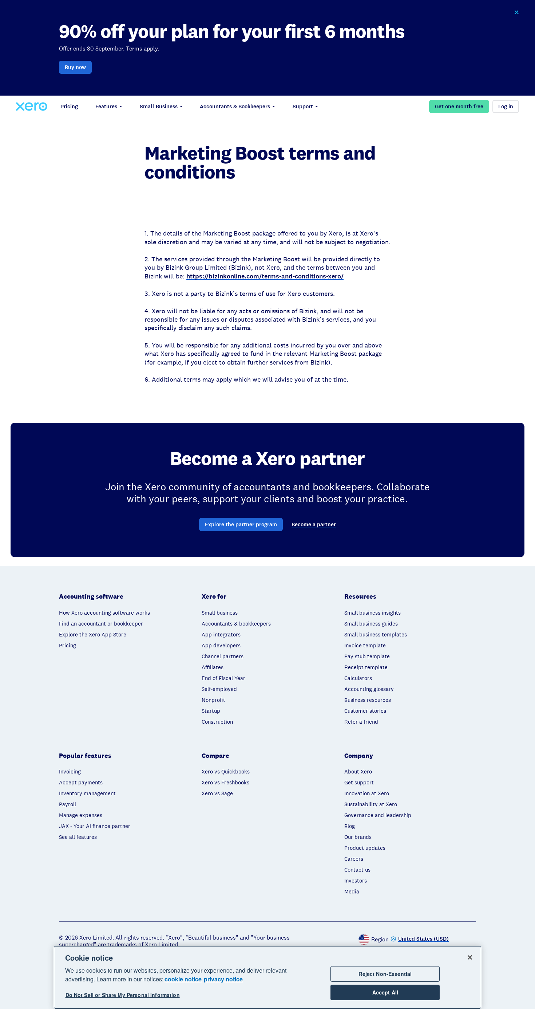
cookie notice (183, 979)
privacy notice (223, 979)
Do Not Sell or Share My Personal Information (123, 995)
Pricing (69, 106)
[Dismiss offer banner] (516, 12)
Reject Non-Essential (385, 973)
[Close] (470, 957)
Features (106, 106)
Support (303, 106)
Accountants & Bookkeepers (235, 106)
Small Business (159, 106)
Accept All (385, 992)
